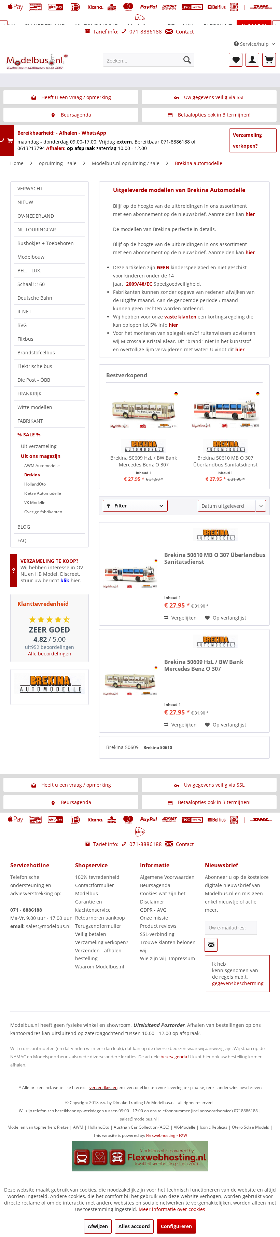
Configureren (176, 1226)
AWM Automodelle (42, 465)
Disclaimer (152, 901)
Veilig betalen (90, 934)
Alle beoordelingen (49, 653)
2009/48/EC (140, 284)
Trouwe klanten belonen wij (168, 946)
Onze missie (154, 917)
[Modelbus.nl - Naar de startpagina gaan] (37, 61)
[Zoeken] (187, 60)
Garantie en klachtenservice (93, 905)
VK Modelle (34, 502)
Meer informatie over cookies (172, 1209)
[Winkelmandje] (269, 60)
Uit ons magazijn (40, 456)
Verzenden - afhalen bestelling (98, 954)
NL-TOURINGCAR (36, 229)
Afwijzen (98, 1226)
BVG (22, 325)
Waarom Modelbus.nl (99, 966)
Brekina (32, 475)
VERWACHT (30, 188)
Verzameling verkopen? (247, 140)
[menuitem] (149, 60)
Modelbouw (30, 257)
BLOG (23, 527)
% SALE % (29, 434)
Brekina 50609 (123, 747)
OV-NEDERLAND (35, 216)
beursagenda (173, 1057)
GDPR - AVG (153, 910)
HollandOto (35, 484)
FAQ (22, 540)
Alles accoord (134, 1226)
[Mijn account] (252, 60)
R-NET (24, 311)
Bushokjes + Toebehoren (45, 243)
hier (250, 252)
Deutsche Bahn (34, 298)
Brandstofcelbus (36, 352)
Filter (120, 505)
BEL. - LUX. (29, 270)
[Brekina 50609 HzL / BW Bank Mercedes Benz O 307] (143, 410)
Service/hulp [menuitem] (254, 44)
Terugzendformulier (98, 926)
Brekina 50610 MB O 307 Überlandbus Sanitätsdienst (225, 461)
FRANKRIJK (29, 393)
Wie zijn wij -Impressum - (169, 958)
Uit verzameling (39, 446)
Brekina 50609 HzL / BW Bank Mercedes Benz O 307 (143, 461)
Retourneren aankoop (100, 917)
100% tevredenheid (97, 877)
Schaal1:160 (31, 284)
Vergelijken (183, 617)
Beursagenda (155, 885)
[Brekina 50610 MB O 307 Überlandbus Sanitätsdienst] (225, 410)
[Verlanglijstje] (235, 60)
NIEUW (25, 202)
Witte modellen (34, 407)
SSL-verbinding (157, 934)
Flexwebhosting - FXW (166, 1135)
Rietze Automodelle (42, 493)
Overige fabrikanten (43, 512)
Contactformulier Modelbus (94, 889)
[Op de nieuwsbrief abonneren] (211, 945)
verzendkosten (103, 1087)
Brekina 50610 (157, 747)
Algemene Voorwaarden (167, 877)
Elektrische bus (34, 366)
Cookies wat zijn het (162, 893)
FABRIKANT (30, 421)
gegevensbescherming (238, 983)
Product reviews (158, 926)
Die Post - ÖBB (33, 380)
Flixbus (25, 339)
